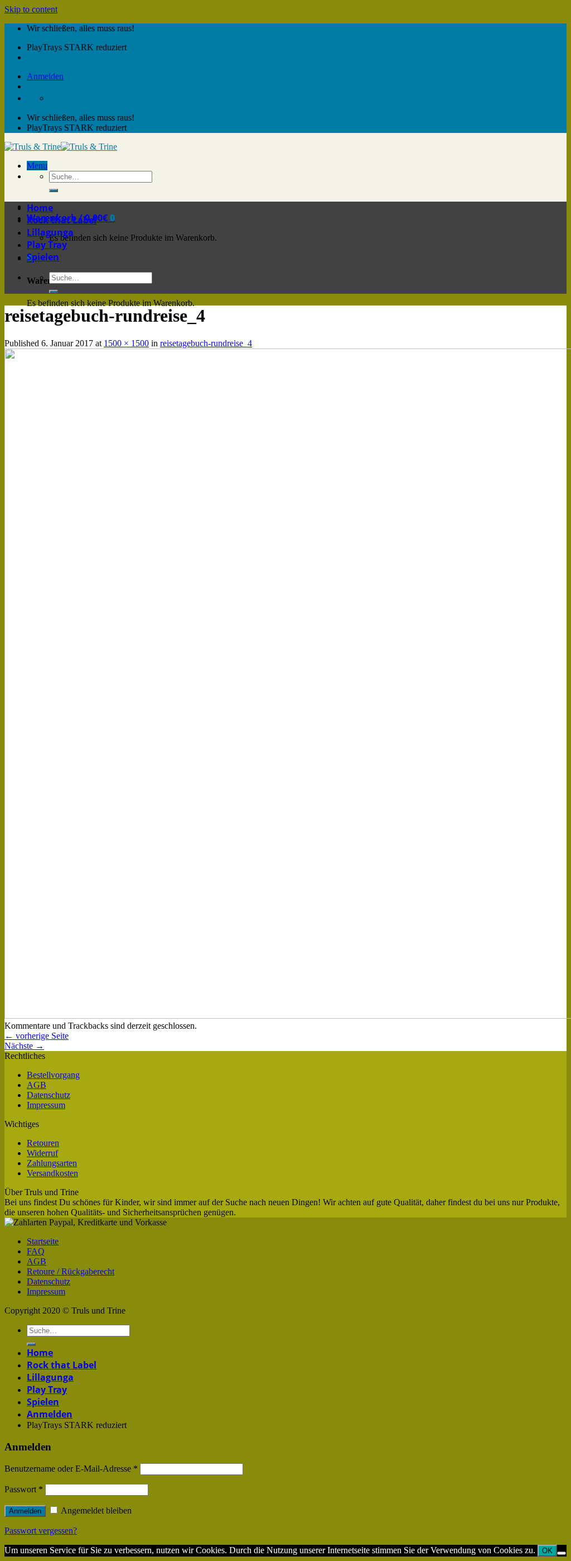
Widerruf (42, 1153)
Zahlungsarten (52, 1163)
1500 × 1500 (126, 343)
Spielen (43, 257)
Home (40, 208)
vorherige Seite (36, 1035)
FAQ (36, 1251)
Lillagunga (50, 232)
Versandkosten (52, 1173)
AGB (36, 1085)
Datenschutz (48, 1095)
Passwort (23, 1489)
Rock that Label (61, 220)
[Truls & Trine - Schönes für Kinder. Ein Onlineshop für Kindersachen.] (60, 146)
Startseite (43, 1241)
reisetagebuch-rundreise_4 (206, 343)
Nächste (24, 1046)
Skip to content (30, 9)
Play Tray (47, 244)
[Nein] (561, 1553)
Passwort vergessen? (40, 1530)
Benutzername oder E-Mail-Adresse (71, 1468)
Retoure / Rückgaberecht (70, 1271)
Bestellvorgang (53, 1075)
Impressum (46, 1105)
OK (547, 1550)
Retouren (43, 1143)
